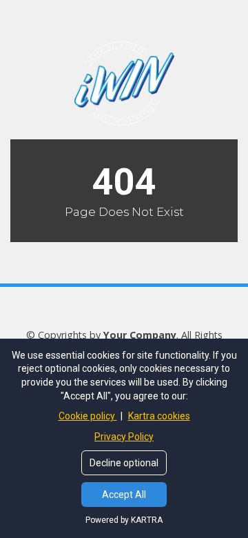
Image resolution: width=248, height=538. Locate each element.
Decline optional (124, 462)
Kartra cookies (159, 415)
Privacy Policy (124, 436)
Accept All (124, 494)
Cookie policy (88, 415)
